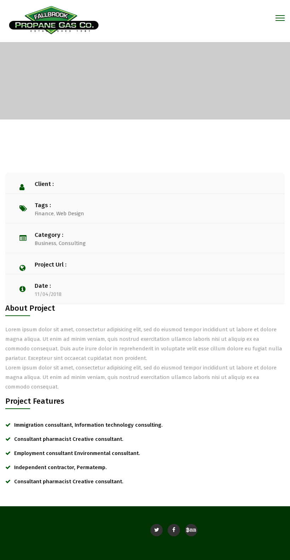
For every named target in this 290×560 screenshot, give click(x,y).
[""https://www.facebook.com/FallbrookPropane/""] (174, 530)
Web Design (70, 213)
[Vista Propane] (53, 19)
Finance (44, 213)
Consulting (72, 243)
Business (45, 243)
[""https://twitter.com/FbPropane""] (156, 530)
